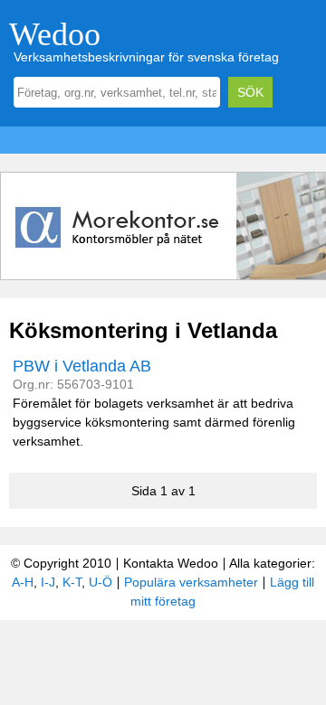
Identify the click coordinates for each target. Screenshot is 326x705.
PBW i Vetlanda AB (82, 366)
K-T (72, 582)
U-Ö (100, 582)
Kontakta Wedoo (170, 563)
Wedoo (55, 34)
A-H (23, 582)
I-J (48, 582)
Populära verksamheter (191, 582)
